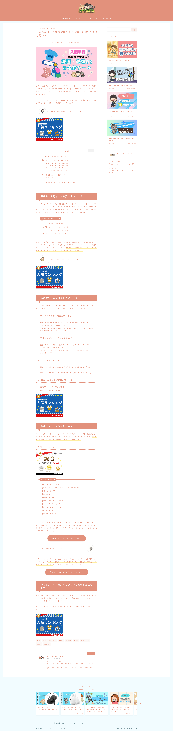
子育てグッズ (107, 18)
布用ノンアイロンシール (53, 178)
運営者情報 (39, 728)
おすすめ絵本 (66, 18)
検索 (134, 30)
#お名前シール (52, 640)
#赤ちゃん (47, 644)
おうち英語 (93, 18)
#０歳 (38, 640)
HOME (38, 723)
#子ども (76, 640)
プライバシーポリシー (51, 728)
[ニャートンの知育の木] (86, 7)
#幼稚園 (39, 644)
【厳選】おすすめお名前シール (55, 175)
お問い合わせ (64, 728)
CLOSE (91, 150)
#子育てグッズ (85, 640)
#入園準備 (68, 640)
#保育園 (61, 640)
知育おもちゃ (80, 18)
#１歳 (44, 640)
